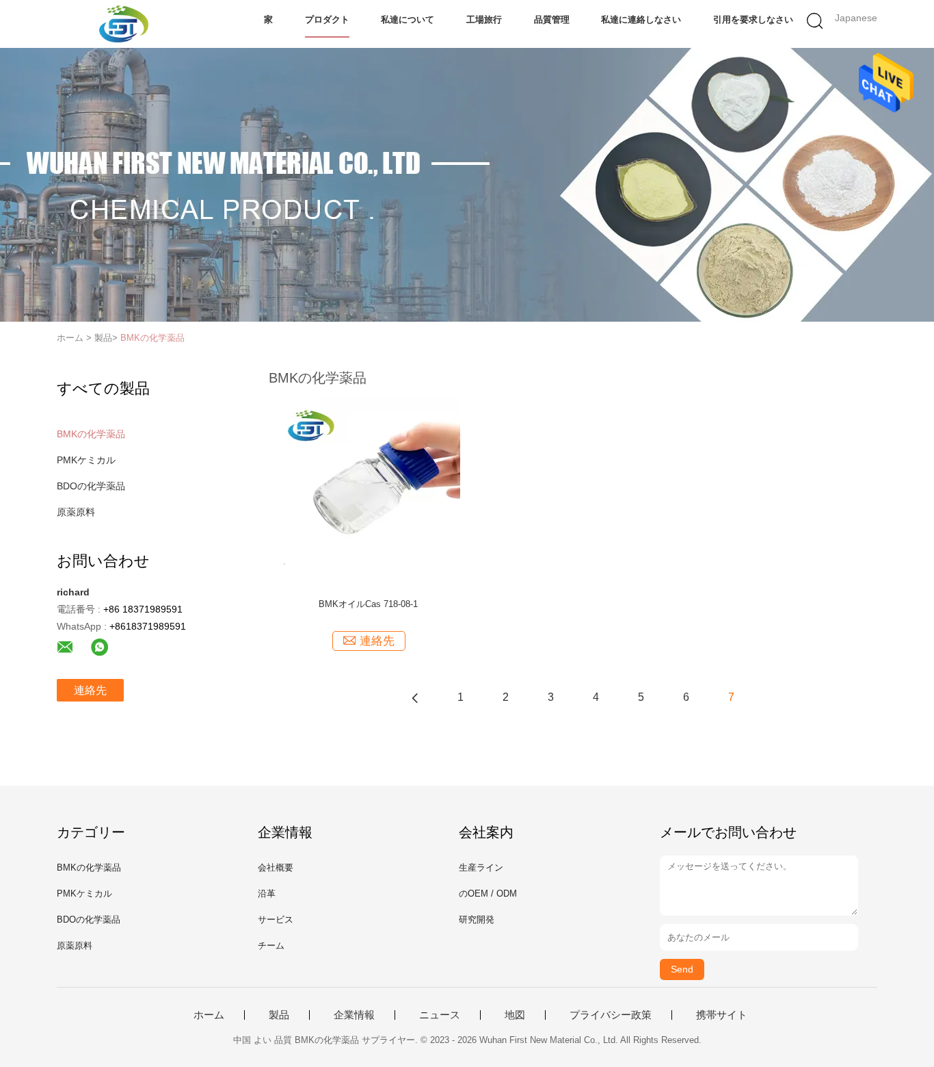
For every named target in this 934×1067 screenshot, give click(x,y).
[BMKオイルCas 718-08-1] (368, 490)
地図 (515, 1015)
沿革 (267, 893)
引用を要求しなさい (753, 19)
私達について (407, 19)
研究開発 (476, 919)
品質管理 (552, 19)
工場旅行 (484, 19)
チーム (271, 945)
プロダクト (327, 19)
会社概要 (275, 867)
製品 (279, 1015)
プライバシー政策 (611, 1015)
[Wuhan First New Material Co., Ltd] (123, 23)
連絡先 (90, 690)
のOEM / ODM (488, 893)
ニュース (439, 1015)
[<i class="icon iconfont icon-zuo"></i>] (415, 697)
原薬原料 (76, 511)
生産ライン (481, 867)
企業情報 (354, 1015)
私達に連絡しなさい (641, 19)
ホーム (209, 1015)
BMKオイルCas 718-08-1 (368, 604)
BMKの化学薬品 (152, 338)
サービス (275, 919)
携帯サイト (721, 1015)
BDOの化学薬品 (91, 485)
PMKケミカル (86, 459)
